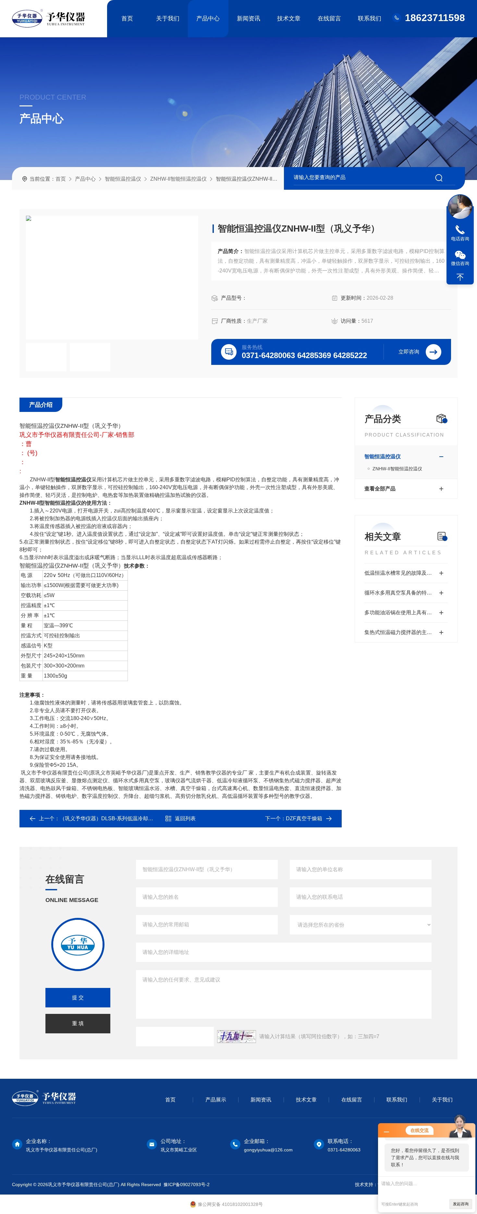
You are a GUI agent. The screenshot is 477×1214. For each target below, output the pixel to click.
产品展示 (215, 1099)
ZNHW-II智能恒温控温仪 (178, 179)
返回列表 (185, 818)
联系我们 (369, 18)
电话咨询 (460, 238)
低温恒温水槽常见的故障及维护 (400, 573)
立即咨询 (408, 352)
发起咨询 (461, 1204)
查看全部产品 (380, 488)
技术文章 (288, 18)
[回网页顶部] (460, 277)
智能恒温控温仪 (123, 179)
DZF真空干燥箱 (304, 818)
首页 (127, 18)
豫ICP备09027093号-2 (187, 1184)
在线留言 (329, 18)
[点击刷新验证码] (236, 1036)
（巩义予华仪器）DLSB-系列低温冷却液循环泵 (114, 818)
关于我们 (167, 18)
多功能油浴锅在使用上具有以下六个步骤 (406, 612)
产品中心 (208, 18)
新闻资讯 (248, 18)
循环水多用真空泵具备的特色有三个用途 (406, 592)
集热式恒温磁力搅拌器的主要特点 (403, 632)
